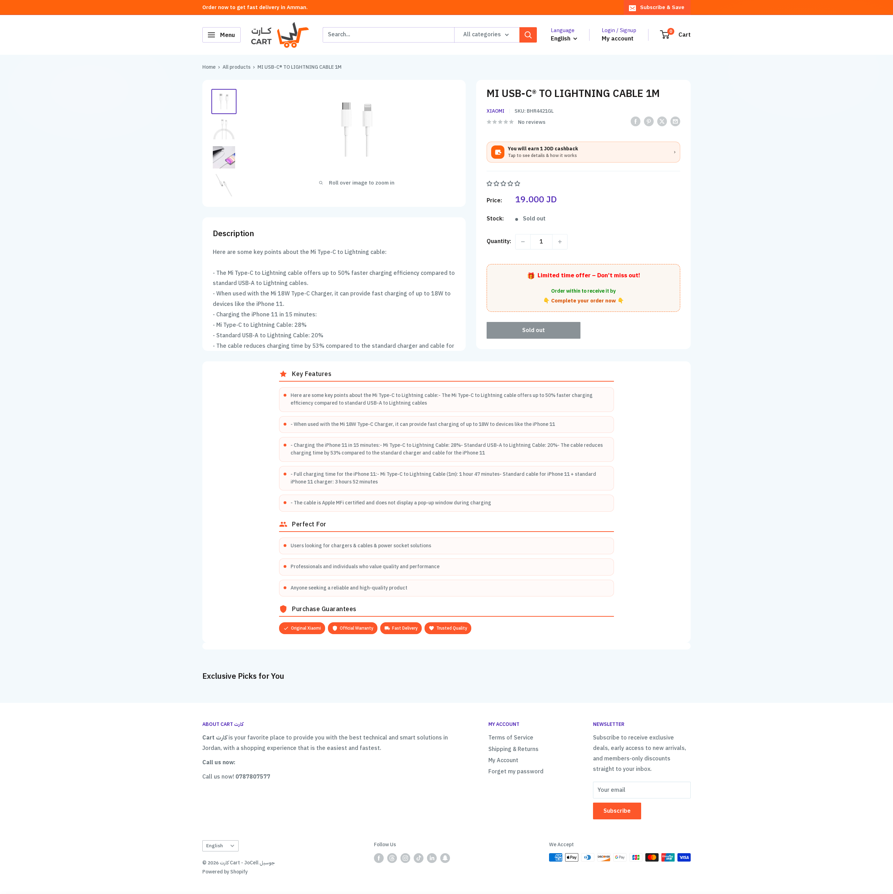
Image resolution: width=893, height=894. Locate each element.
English (214, 845)
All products (236, 67)
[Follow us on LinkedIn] (432, 858)
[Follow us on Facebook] (379, 858)
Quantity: (499, 241)
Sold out (533, 330)
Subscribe (617, 811)
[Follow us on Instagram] (405, 858)
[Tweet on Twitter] (662, 122)
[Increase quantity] (560, 241)
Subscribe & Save (662, 7)
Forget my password (515, 771)
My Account (503, 760)
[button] (504, 184)
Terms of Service (510, 738)
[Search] (528, 35)
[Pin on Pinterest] (649, 122)
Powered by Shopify (225, 872)
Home (209, 67)
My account (617, 38)
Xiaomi (495, 111)
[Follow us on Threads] (392, 858)
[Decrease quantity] (523, 241)
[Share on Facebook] (635, 122)
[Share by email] (675, 122)
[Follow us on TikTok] (418, 858)
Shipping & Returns (513, 749)
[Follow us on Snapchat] (445, 858)
